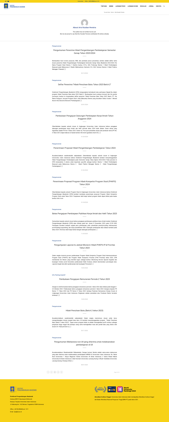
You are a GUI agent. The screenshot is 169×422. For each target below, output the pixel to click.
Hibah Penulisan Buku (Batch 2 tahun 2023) (84, 310)
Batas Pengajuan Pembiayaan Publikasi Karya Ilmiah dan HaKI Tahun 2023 (84, 213)
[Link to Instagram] (5, 1)
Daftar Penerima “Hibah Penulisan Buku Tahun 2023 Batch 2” (84, 84)
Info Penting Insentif (58, 275)
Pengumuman (56, 46)
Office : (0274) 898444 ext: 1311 (92, 1)
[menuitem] (80, 1)
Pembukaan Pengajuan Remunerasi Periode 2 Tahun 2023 (84, 279)
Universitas (80, 1)
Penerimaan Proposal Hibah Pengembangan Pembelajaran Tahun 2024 (84, 148)
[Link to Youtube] (8, 1)
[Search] (164, 6)
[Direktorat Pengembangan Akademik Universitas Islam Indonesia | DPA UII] (14, 6)
